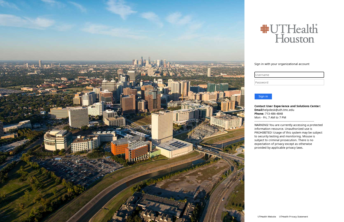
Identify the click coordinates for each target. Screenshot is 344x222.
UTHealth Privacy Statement (293, 216)
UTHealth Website (267, 216)
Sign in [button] (263, 96)
